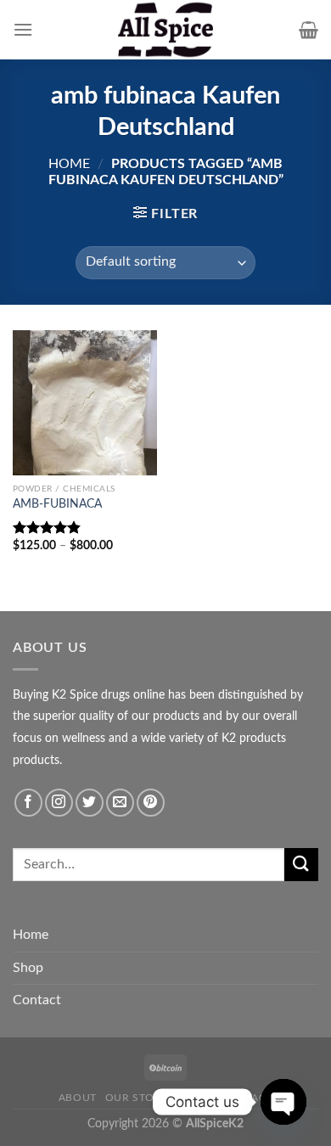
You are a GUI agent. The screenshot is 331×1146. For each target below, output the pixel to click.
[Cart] (308, 29)
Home (69, 164)
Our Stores (140, 1098)
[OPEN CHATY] (283, 1102)
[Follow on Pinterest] (151, 803)
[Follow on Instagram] (59, 803)
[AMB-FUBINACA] (85, 402)
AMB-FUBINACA (57, 504)
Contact (37, 1000)
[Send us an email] (120, 803)
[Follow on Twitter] (90, 803)
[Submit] (301, 864)
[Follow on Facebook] (28, 803)
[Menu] (23, 29)
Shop (28, 968)
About (78, 1098)
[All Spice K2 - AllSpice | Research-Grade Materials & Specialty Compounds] (165, 29)
